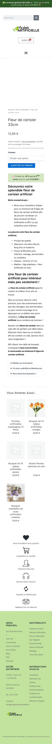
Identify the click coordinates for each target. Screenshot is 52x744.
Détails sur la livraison (23, 363)
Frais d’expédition (28, 141)
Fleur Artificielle (22, 110)
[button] (26, 53)
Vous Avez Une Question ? (24, 373)
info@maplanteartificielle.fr (17, 704)
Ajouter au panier (21, 165)
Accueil (11, 110)
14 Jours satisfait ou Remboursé (27, 368)
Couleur (11, 152)
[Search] (36, 17)
